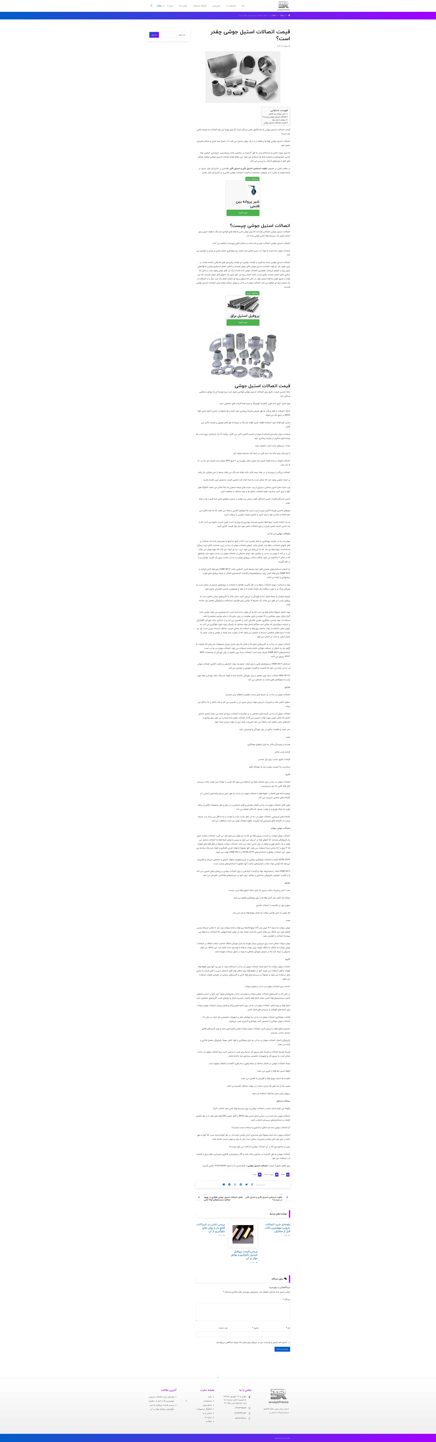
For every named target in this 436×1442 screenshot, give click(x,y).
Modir (283, 1175)
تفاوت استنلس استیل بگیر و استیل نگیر (248, 168)
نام (288, 1328)
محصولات (207, 1401)
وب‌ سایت (223, 1328)
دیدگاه (286, 1299)
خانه (210, 1397)
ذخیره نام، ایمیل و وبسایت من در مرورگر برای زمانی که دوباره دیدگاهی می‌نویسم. (251, 1342)
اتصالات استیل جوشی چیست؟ (274, 117)
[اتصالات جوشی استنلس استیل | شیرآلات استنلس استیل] (283, 6)
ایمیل (255, 1328)
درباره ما (208, 1417)
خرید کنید (243, 212)
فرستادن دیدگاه (282, 1349)
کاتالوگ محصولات (204, 1409)
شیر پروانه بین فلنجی (277, 114)
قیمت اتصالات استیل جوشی (275, 122)
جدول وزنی (207, 1405)
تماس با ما (207, 1413)
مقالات (254, 1175)
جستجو (154, 35)
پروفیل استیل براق (278, 120)
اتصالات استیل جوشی (258, 1165)
